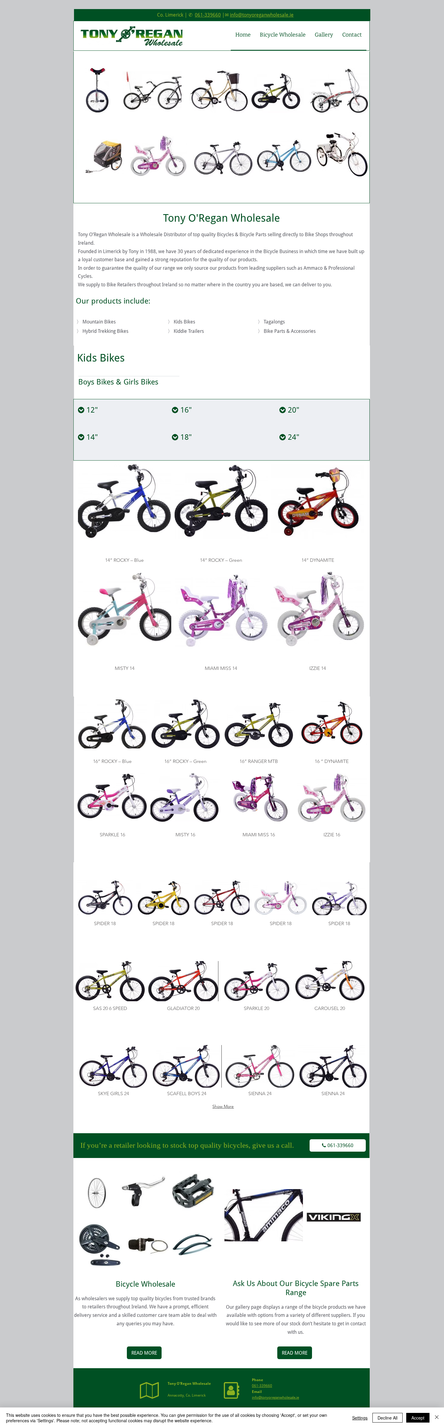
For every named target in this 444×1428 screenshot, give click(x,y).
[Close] (436, 1417)
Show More (223, 1106)
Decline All (387, 1418)
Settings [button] (360, 1418)
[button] (124, 516)
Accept (417, 1418)
